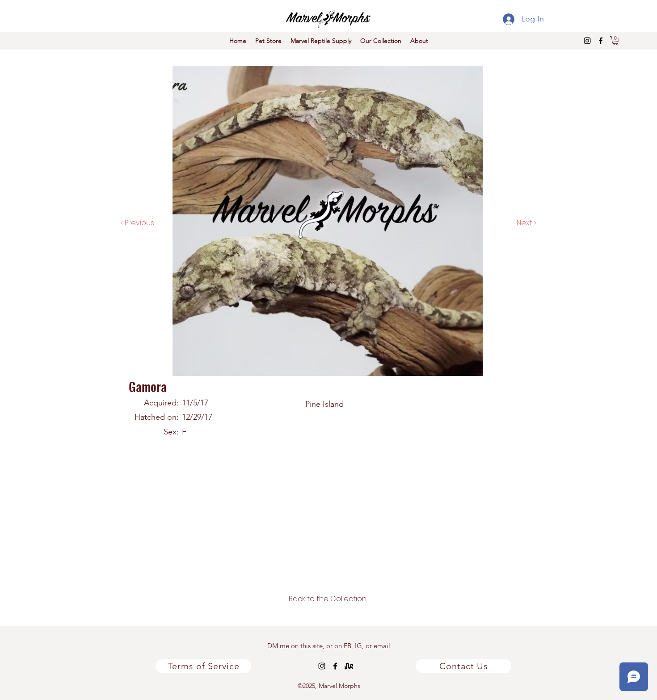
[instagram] (587, 40)
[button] (615, 40)
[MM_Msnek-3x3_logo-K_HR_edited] (348, 666)
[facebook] (600, 40)
